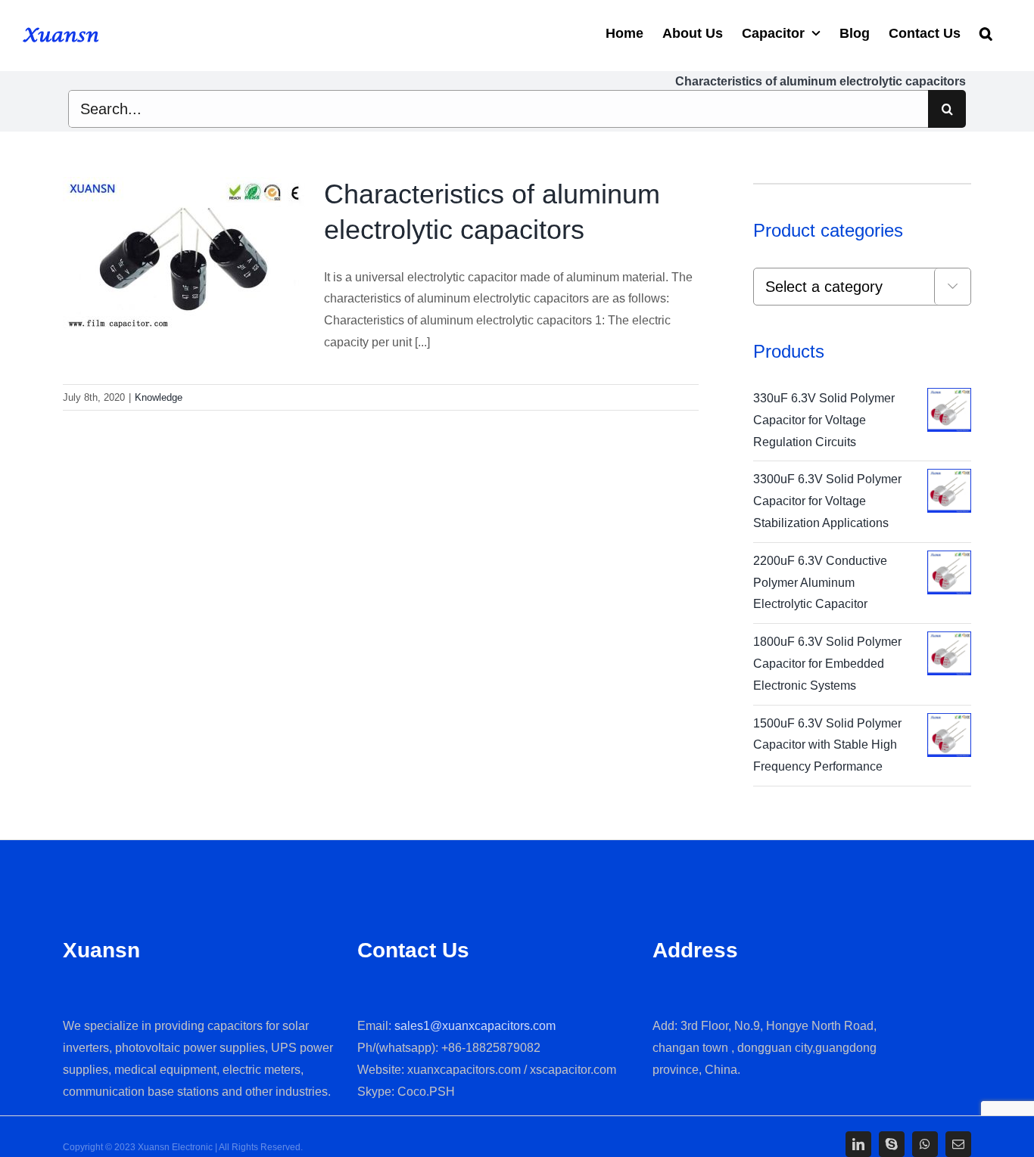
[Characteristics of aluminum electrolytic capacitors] (184, 253)
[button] (985, 32)
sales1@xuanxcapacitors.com (475, 1025)
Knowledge (158, 397)
